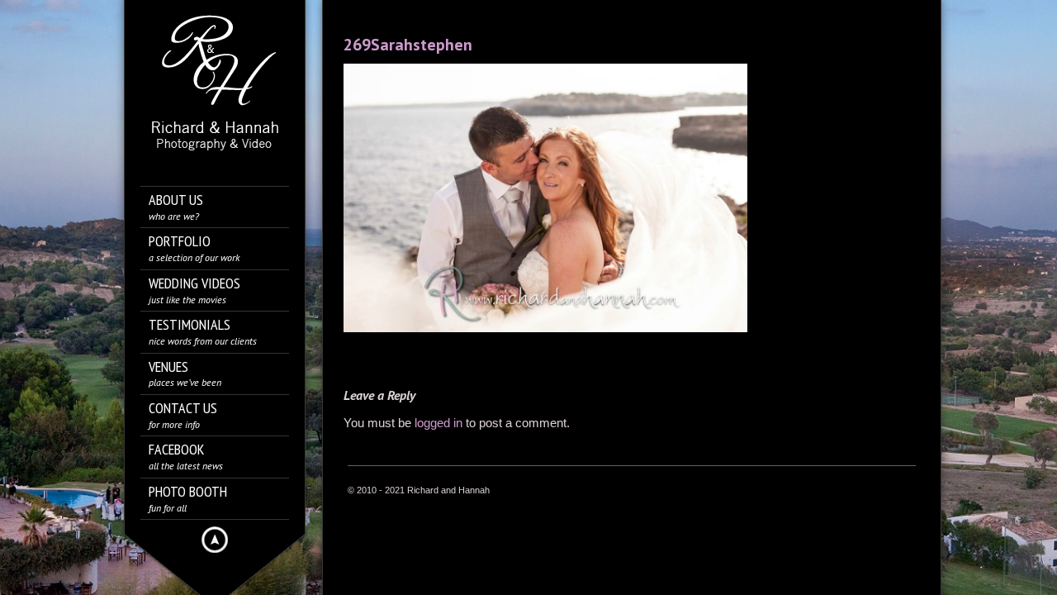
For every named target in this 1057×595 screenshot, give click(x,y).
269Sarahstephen (408, 44)
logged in (438, 423)
